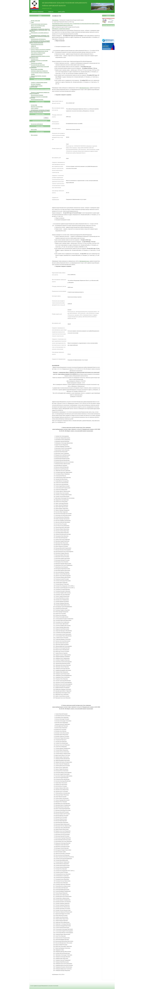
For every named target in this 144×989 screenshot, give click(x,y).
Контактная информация (37, 124)
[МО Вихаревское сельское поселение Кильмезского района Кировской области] (34, 10)
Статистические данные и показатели (40, 72)
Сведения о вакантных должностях (39, 71)
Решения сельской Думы (37, 106)
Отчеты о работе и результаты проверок (40, 49)
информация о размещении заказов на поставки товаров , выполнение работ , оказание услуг (39, 30)
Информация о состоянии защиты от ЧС (39, 33)
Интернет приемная (37, 11)
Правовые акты (34, 58)
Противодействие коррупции (38, 64)
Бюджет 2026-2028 (35, 20)
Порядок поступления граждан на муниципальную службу (39, 57)
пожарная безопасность (36, 54)
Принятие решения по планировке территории (38, 61)
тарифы (33, 74)
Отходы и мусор (34, 47)
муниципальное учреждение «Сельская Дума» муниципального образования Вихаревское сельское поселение (39, 41)
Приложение (55, 20)
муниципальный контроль (37, 44)
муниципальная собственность (38, 39)
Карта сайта (61, 11)
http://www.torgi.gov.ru (84, 87)
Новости (50, 11)
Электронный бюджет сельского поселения (37, 76)
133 (53, 27)
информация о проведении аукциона (61, 28)
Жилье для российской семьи (38, 25)
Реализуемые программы (37, 69)
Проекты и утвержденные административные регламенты (39, 93)
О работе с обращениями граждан (39, 82)
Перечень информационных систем (39, 51)
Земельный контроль (36, 27)
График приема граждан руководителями (35, 86)
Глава (32, 22)
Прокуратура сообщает (36, 63)
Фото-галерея (34, 135)
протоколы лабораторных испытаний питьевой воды (39, 67)
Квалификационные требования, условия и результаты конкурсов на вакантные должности (39, 36)
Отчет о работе (34, 108)
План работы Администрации (38, 52)
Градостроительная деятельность (39, 24)
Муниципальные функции (37, 95)
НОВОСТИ (33, 46)
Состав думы (34, 105)
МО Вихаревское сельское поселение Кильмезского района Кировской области (64, 4)
